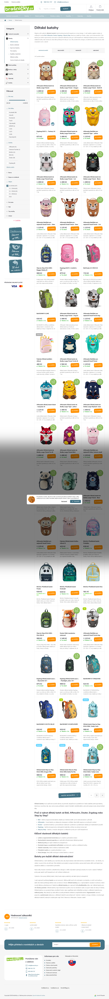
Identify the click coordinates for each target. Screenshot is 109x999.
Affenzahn (12, 147)
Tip (10, 120)
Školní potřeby (12, 65)
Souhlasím (76, 501)
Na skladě (12, 112)
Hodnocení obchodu (51, 973)
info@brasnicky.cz (33, 965)
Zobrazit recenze (23, 918)
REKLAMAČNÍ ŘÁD (51, 975)
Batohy (10, 38)
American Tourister (14, 149)
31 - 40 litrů (12, 194)
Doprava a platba (16, 2)
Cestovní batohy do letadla (17, 60)
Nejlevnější (61, 50)
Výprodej (10, 78)
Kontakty (6, 2)
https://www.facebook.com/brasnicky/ (34, 975)
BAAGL (12, 152)
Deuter (12, 158)
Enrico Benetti (13, 160)
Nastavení (64, 501)
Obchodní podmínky (51, 968)
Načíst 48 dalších (68, 795)
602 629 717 (31, 971)
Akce (11, 115)
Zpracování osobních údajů (53, 970)
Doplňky (10, 74)
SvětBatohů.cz (45, 988)
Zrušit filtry (18, 220)
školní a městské (14, 45)
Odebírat (95, 945)
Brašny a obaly (12, 69)
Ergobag (12, 163)
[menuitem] (13, 16)
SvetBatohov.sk (55, 988)
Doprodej (12, 137)
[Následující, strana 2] (96, 795)
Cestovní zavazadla (13, 34)
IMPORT (12, 126)
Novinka (11, 118)
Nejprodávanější (43, 50)
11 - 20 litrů (13, 188)
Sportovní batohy (15, 48)
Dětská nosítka (14, 57)
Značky (10, 83)
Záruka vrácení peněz (51, 965)
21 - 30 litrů (13, 191)
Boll (11, 155)
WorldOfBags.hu (65, 988)
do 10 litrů (13, 186)
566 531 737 (31, 968)
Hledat (65, 9)
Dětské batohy (14, 42)
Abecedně (96, 50)
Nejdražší (78, 50)
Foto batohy (13, 51)
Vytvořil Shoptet (101, 995)
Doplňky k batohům (15, 54)
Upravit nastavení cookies (38, 995)
